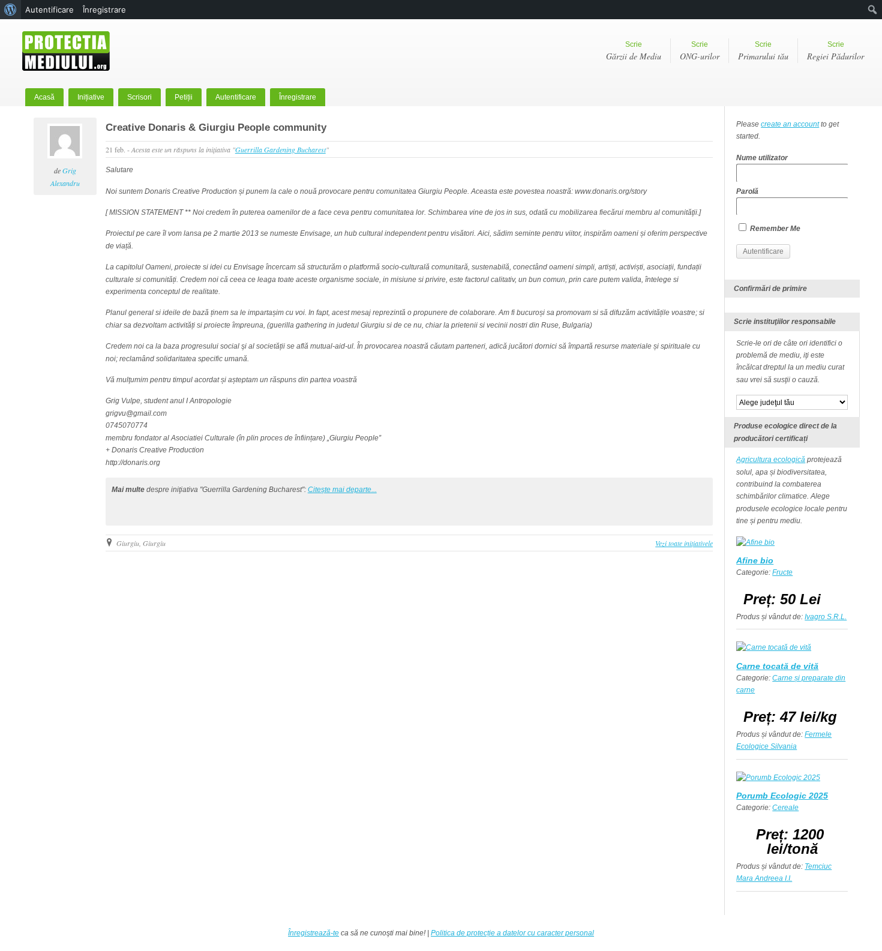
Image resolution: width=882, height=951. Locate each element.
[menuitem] (10, 9)
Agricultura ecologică (770, 459)
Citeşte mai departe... (342, 489)
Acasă (44, 97)
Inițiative (90, 97)
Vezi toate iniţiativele (684, 543)
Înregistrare (297, 97)
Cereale (785, 807)
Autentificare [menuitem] (49, 9)
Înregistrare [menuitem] (104, 9)
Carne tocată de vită (777, 666)
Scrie (633, 51)
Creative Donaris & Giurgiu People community (216, 127)
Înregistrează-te (313, 933)
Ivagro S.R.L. (826, 617)
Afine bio (754, 560)
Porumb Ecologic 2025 (782, 795)
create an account (790, 124)
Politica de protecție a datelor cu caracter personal (512, 933)
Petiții (184, 97)
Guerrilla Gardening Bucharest (280, 149)
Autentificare (235, 97)
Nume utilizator (762, 158)
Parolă (747, 191)
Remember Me (774, 228)
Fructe (782, 572)
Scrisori (139, 97)
